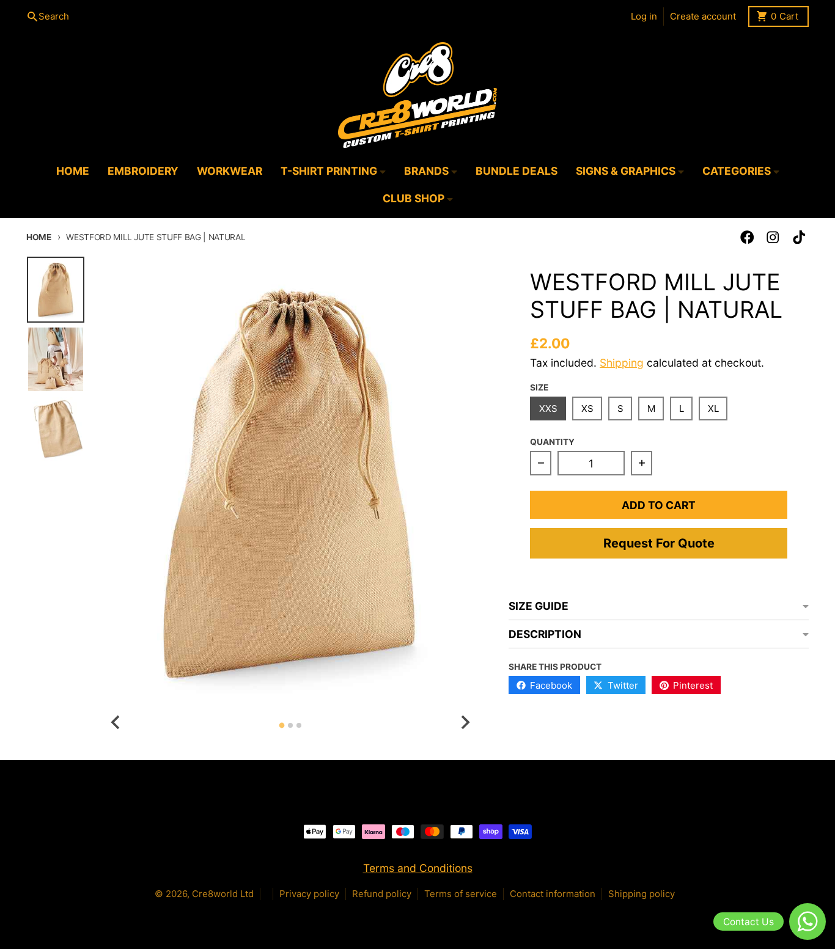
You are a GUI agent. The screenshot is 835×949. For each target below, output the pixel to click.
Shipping (622, 362)
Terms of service (460, 894)
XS (587, 408)
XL (713, 408)
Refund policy (381, 894)
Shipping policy (641, 894)
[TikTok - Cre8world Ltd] (799, 237)
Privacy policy (309, 894)
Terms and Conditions (418, 868)
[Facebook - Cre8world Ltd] (747, 237)
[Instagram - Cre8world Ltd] (773, 237)
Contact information (552, 894)
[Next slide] (464, 722)
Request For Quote (659, 543)
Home (38, 237)
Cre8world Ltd (223, 894)
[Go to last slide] (116, 722)
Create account (703, 16)
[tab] (281, 725)
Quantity (552, 442)
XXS (548, 408)
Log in (644, 16)
